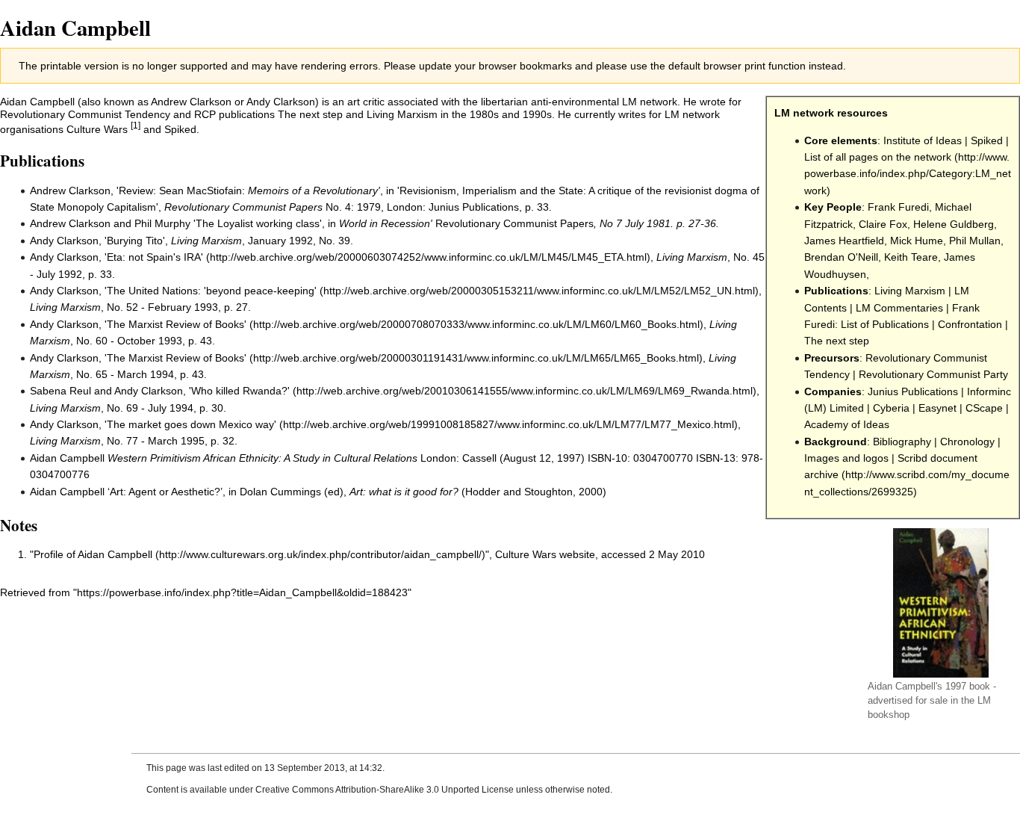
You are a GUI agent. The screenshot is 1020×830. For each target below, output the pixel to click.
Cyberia (891, 408)
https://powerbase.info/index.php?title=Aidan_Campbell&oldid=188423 (242, 592)
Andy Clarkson (280, 102)
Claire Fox (883, 224)
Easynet (937, 408)
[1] (135, 125)
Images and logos (846, 458)
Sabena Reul (60, 391)
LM (984, 700)
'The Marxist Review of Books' (175, 324)
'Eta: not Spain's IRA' (154, 257)
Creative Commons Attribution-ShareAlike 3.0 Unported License (384, 789)
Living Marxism (909, 291)
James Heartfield (844, 241)
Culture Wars (97, 129)
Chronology (967, 441)
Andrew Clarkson (191, 102)
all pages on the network (893, 157)
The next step (836, 341)
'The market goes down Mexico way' (190, 424)
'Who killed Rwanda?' (239, 391)
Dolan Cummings (280, 492)
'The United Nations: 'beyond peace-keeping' (211, 291)
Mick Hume (916, 241)
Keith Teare (911, 257)
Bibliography (902, 441)
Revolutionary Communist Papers (243, 207)
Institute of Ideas (922, 140)
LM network (804, 113)
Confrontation (970, 324)
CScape (984, 408)
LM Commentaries (899, 308)
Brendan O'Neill (841, 257)
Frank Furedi (898, 207)
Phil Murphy (162, 223)
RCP (205, 114)
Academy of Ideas (846, 424)
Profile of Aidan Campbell (93, 554)
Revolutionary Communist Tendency (85, 114)
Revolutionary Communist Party (933, 374)
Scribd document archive (890, 466)
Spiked (987, 140)
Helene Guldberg (953, 224)
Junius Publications (913, 391)
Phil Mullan (975, 241)
